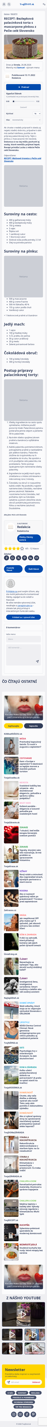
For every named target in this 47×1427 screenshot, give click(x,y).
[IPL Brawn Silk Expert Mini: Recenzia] (35, 1348)
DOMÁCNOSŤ (26, 1092)
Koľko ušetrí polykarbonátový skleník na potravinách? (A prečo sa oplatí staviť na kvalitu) (30, 1076)
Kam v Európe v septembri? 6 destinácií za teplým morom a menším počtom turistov (31, 766)
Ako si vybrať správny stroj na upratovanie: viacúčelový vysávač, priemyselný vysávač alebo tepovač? (30, 1121)
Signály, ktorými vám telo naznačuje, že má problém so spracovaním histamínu (30, 855)
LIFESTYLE (24, 1022)
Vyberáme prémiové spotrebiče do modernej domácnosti (31, 1231)
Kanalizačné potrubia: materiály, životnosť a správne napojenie (31, 1187)
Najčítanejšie (13, 726)
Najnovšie (33, 726)
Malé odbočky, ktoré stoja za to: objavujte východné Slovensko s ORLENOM (30, 1010)
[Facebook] (27, 1414)
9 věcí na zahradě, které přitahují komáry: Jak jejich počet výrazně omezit (30, 942)
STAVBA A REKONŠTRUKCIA (28, 1138)
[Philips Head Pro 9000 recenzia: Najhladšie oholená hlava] (35, 1334)
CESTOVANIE (26, 758)
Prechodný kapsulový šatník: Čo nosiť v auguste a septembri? (30, 744)
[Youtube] (20, 1414)
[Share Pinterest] (24, 557)
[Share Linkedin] (30, 557)
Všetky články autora (26, 538)
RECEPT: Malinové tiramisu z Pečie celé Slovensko (22, 160)
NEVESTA (24, 782)
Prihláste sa (11, 591)
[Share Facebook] (6, 557)
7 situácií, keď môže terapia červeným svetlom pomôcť (29, 833)
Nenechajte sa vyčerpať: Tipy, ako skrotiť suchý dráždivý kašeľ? (31, 966)
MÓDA (23, 738)
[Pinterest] (33, 1414)
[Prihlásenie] (4, 4)
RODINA (24, 890)
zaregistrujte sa (25, 605)
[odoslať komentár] (37, 661)
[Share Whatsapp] (12, 557)
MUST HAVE (25, 803)
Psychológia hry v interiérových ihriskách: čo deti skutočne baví (28, 1055)
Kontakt (22, 1393)
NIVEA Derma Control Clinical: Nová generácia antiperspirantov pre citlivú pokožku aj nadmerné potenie (30, 1031)
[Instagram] (14, 1414)
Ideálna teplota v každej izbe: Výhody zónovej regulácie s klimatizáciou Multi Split (29, 1209)
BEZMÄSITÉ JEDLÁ (28, 1244)
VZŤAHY (23, 871)
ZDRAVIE (24, 827)
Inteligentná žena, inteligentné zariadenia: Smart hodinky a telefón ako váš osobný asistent (30, 986)
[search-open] (9, 4)
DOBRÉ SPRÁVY (27, 1003)
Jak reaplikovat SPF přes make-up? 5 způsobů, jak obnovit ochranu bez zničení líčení (30, 923)
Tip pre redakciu (23, 1407)
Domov (7, 14)
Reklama (35, 1393)
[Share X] (18, 557)
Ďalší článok (34, 569)
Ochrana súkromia (23, 1402)
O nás (10, 1393)
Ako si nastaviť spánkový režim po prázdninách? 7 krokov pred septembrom (31, 898)
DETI (22, 1047)
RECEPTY (14, 14)
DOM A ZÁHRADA (28, 1067)
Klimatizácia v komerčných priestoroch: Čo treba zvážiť (30, 1167)
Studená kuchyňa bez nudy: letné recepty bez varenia (31, 1250)
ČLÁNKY (24, 959)
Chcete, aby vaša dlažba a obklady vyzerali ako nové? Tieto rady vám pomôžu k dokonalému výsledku (31, 1102)
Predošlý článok (10, 569)
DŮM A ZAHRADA (28, 934)
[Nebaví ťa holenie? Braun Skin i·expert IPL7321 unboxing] (12, 1348)
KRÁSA (23, 915)
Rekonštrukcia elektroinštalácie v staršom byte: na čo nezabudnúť (29, 1147)
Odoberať (36, 1382)
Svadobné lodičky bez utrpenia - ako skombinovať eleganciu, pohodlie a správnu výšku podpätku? (30, 792)
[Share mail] (36, 557)
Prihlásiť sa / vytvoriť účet (23, 617)
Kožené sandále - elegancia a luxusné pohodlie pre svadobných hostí (29, 810)
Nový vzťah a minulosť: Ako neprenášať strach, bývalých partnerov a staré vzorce (31, 878)
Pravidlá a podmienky (23, 1397)
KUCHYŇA (24, 1225)
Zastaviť (23, 107)
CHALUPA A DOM (28, 1181)
